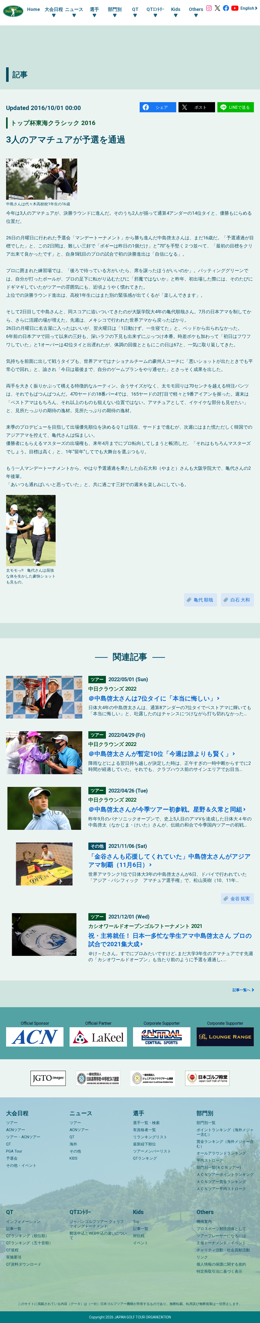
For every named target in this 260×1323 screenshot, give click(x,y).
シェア (162, 107)
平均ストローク (210, 1160)
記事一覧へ (241, 990)
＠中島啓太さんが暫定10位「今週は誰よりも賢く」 (160, 753)
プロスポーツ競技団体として (221, 1228)
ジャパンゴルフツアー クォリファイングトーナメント (97, 1223)
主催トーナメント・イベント (221, 1243)
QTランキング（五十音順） (29, 1243)
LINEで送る (239, 107)
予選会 (12, 1158)
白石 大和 (240, 599)
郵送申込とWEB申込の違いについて (98, 1235)
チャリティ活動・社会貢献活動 (223, 1250)
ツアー (12, 1122)
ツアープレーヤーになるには (221, 1236)
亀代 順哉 (203, 599)
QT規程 (12, 1250)
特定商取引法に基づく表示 (219, 1271)
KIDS (73, 1158)
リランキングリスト (150, 1137)
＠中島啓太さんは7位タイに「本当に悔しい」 (152, 698)
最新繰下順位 (144, 1144)
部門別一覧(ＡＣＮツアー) (219, 1167)
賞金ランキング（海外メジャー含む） (225, 1143)
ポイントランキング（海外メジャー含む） (225, 1132)
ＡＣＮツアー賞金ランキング (221, 1181)
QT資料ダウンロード (23, 1264)
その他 (75, 1151)
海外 (73, 1144)
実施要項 (13, 1257)
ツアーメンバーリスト (152, 1151)
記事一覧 (13, 1228)
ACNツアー (15, 1130)
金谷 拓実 (240, 898)
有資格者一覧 (144, 1130)
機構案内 (204, 1221)
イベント (140, 1243)
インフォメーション (23, 1221)
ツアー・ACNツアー (23, 1137)
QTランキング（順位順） (27, 1236)
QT (8, 1144)
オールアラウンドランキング (221, 1153)
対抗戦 (138, 1236)
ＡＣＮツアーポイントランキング (225, 1174)
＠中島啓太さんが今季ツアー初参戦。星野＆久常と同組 (165, 809)
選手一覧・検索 (146, 1122)
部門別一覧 (206, 1122)
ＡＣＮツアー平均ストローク (221, 1189)
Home (33, 9)
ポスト (200, 107)
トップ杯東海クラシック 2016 (53, 123)
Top (136, 1221)
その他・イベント (21, 1165)
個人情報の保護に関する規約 (221, 1264)
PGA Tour (14, 1151)
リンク (202, 1257)
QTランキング (145, 1158)
